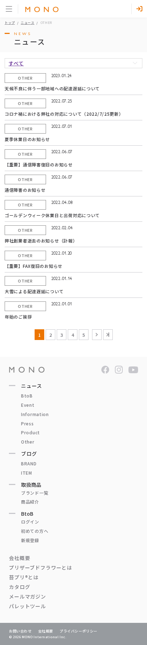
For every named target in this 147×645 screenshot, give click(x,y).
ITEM (26, 473)
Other (28, 442)
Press (27, 423)
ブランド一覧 (34, 493)
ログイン (30, 522)
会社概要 (19, 557)
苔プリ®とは (24, 577)
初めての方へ (34, 531)
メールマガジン (27, 596)
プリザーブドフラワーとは (40, 567)
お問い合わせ (20, 631)
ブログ (29, 453)
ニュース (27, 22)
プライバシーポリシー (78, 631)
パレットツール (27, 606)
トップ (10, 22)
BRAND (29, 463)
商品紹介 (30, 502)
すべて (16, 63)
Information (35, 414)
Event (28, 405)
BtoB (27, 395)
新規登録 (30, 540)
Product (30, 432)
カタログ (19, 586)
